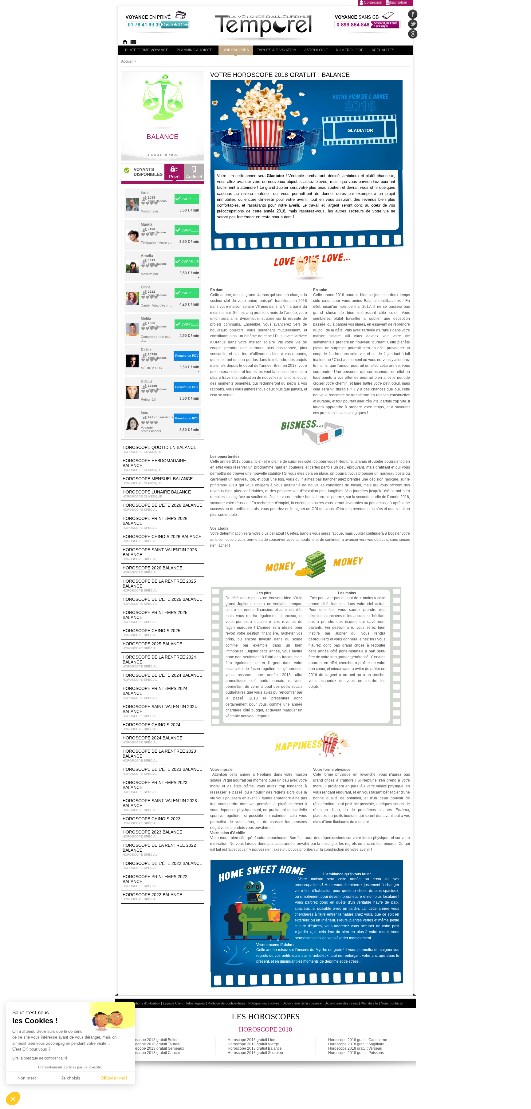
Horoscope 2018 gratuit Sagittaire (356, 1044)
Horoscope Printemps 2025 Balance (155, 617)
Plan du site (369, 1003)
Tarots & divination (276, 50)
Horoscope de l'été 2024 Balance (162, 677)
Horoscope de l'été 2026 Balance (162, 507)
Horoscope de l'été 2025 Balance (162, 601)
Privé (174, 176)
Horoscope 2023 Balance (152, 834)
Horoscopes (235, 50)
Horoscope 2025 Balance (152, 645)
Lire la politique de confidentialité (40, 1058)
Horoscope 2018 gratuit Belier (153, 1040)
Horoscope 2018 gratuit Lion (251, 1040)
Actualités (383, 50)
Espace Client (173, 1003)
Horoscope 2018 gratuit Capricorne (357, 1040)
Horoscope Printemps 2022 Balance (155, 881)
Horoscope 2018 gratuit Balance (255, 1048)
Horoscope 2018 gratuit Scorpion (255, 1053)
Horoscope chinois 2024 (151, 726)
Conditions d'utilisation (144, 1003)
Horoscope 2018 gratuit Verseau (355, 1048)
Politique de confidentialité (227, 1003)
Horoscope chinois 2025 (151, 632)
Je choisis (70, 1077)
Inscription (398, 2)
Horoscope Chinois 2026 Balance (162, 538)
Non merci (27, 1077)
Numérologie (350, 50)
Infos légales (195, 1003)
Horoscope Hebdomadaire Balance (154, 465)
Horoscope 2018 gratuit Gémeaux (156, 1048)
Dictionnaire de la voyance (302, 1003)
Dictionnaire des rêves (341, 1003)
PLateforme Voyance (146, 50)
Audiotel (194, 176)
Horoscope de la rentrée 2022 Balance (159, 849)
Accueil (127, 61)
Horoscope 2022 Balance (152, 896)
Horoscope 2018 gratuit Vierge (253, 1044)
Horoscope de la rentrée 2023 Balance (159, 755)
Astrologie (316, 50)
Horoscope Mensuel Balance (158, 480)
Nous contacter (392, 1003)
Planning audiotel (195, 50)
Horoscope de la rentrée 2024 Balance (159, 661)
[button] (13, 1098)
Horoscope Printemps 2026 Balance (155, 522)
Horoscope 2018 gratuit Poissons (356, 1053)
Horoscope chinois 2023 (151, 820)
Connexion (373, 2)
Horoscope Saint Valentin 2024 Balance (160, 711)
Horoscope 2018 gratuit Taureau (155, 1044)
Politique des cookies (264, 1003)
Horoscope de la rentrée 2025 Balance (159, 585)
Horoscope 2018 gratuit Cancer (154, 1053)
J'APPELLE (190, 199)
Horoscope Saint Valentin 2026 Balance (160, 554)
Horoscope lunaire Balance (157, 493)
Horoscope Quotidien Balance (159, 449)
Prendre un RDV (187, 355)
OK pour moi (113, 1077)
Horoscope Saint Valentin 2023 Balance (160, 805)
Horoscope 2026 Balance (152, 569)
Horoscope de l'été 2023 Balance (162, 771)
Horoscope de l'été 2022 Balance (162, 865)
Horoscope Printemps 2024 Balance (155, 692)
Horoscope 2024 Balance (152, 739)
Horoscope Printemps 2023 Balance (155, 787)
